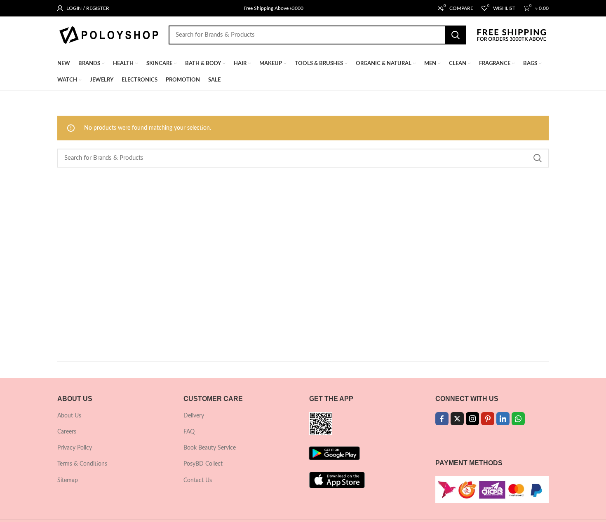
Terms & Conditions (82, 464)
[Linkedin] (503, 418)
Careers (66, 432)
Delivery (193, 416)
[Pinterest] (487, 418)
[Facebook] (442, 418)
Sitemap (67, 480)
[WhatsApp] (518, 418)
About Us (69, 416)
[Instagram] (472, 418)
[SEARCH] (455, 35)
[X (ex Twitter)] (457, 418)
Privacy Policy (74, 448)
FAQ (189, 432)
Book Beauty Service (209, 448)
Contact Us (197, 480)
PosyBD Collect (203, 464)
